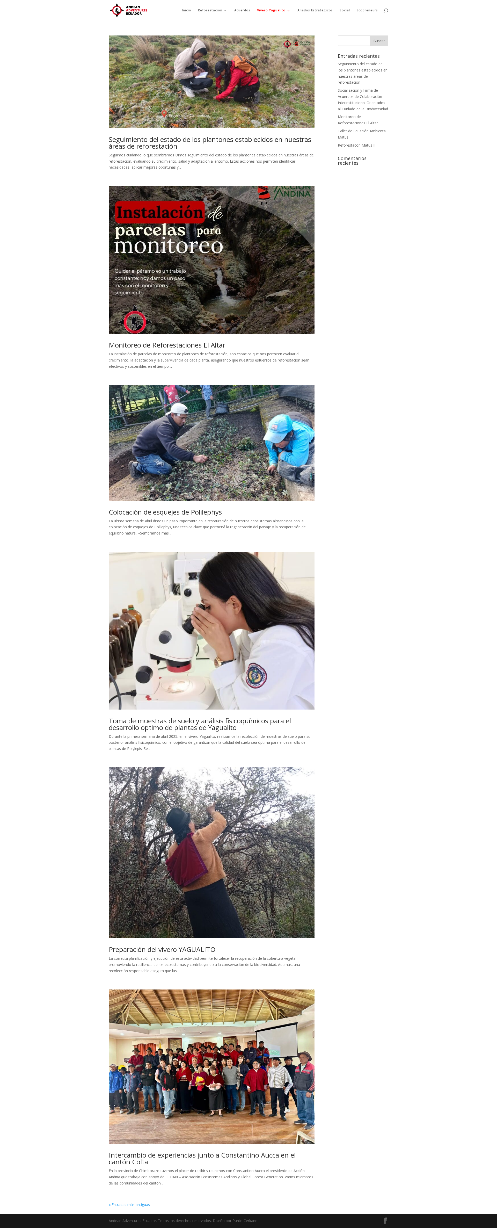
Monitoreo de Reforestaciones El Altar (167, 345)
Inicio (186, 10)
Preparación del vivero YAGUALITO (162, 949)
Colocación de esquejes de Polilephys (165, 512)
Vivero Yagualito (271, 10)
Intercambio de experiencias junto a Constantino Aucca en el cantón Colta (202, 1158)
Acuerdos (242, 10)
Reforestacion (210, 10)
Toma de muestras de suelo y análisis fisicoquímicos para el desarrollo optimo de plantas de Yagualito (200, 724)
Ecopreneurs (367, 10)
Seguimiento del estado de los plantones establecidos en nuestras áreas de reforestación (210, 143)
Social (345, 10)
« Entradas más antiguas (129, 1204)
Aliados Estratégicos (315, 10)
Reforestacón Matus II (356, 145)
